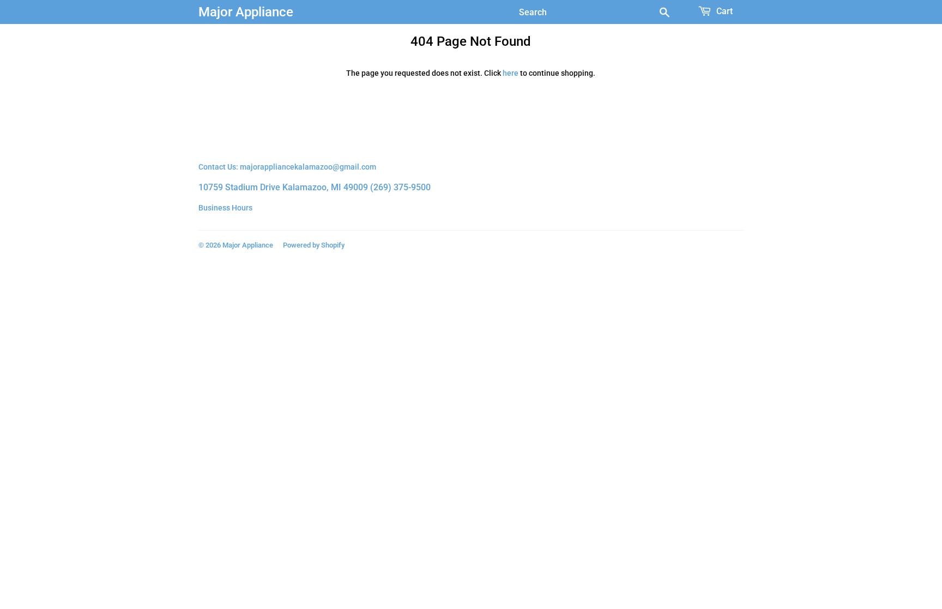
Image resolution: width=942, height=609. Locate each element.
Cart (723, 11)
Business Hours (225, 207)
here (510, 73)
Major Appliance (245, 12)
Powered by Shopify (314, 245)
